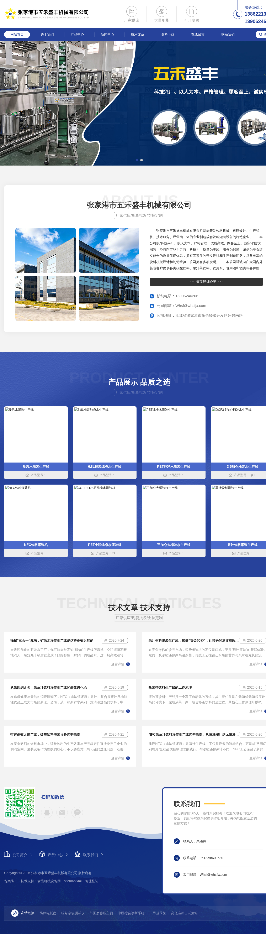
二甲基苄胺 (157, 913)
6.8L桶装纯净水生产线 (104, 466)
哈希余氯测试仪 (73, 913)
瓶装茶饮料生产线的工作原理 (170, 687)
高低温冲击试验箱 (184, 913)
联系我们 (228, 34)
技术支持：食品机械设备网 (41, 881)
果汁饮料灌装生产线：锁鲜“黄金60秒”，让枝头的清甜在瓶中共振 (194, 640)
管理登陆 (91, 881)
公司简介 (19, 855)
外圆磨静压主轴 (101, 913)
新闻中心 (107, 34)
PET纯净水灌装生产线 (173, 466)
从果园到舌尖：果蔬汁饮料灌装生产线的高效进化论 (48, 687)
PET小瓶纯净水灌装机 (104, 545)
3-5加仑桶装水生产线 (242, 466)
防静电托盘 (48, 913)
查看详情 (117, 664)
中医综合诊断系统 (131, 913)
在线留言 (197, 34)
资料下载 (167, 34)
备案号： (10, 881)
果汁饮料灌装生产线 (242, 545)
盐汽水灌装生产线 (36, 466)
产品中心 (77, 34)
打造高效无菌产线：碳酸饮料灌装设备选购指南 (45, 734)
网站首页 (17, 34)
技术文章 (137, 34)
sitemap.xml (73, 881)
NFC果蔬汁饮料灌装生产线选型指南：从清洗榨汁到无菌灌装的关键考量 (194, 734)
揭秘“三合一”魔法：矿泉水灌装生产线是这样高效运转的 (52, 640)
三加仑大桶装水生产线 (173, 545)
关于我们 (47, 34)
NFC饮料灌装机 (36, 545)
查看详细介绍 (206, 281)
